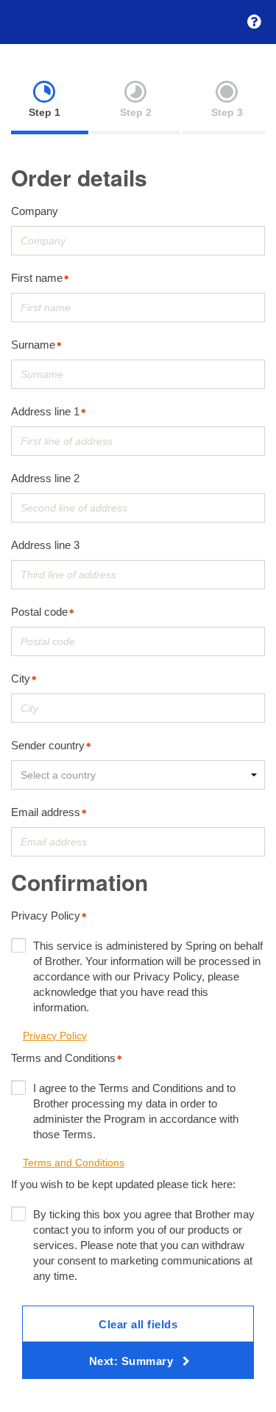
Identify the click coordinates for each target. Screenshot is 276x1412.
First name (37, 278)
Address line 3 (45, 545)
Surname (33, 344)
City (20, 678)
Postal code (39, 611)
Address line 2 (45, 478)
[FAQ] (254, 22)
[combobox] (138, 775)
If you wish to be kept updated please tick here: (123, 1184)
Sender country (48, 745)
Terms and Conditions (63, 1058)
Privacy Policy (45, 915)
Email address (45, 812)
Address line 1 (45, 411)
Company (34, 211)
